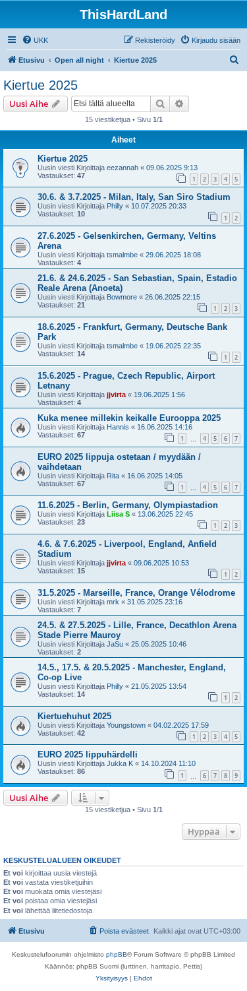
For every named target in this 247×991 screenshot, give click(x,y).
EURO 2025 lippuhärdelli (88, 754)
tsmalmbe (122, 255)
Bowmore (122, 297)
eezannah (122, 168)
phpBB (116, 954)
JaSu (115, 644)
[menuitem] (35, 40)
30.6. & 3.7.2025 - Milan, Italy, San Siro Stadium (134, 197)
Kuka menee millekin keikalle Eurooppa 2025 (129, 418)
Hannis (118, 427)
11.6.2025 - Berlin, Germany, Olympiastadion (128, 505)
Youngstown (126, 725)
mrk (113, 602)
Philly (115, 206)
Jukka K (120, 763)
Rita (113, 476)
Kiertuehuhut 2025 (74, 716)
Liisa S (118, 514)
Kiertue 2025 (40, 85)
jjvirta (116, 395)
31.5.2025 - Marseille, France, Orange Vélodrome (136, 593)
